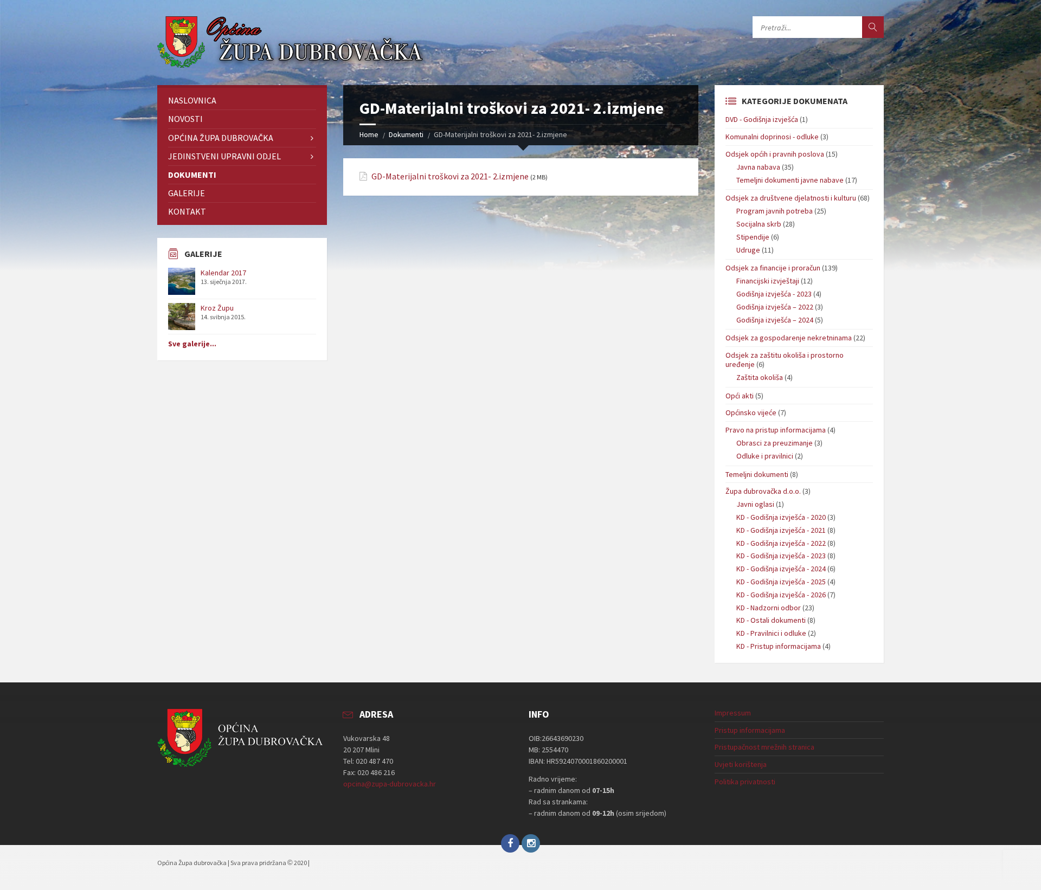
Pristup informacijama (750, 730)
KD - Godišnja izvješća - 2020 (781, 517)
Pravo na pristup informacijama (775, 430)
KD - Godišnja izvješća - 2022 (781, 543)
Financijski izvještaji (767, 281)
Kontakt (187, 211)
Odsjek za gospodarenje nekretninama (788, 338)
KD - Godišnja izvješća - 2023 (781, 555)
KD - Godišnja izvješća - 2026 (781, 594)
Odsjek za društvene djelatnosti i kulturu (790, 198)
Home (368, 134)
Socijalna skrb (758, 224)
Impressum (733, 713)
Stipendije (752, 237)
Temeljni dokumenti (756, 474)
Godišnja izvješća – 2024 (774, 320)
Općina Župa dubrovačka (220, 137)
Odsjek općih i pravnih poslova (774, 154)
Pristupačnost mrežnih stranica (764, 747)
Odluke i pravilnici (764, 456)
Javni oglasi (755, 504)
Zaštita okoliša (759, 377)
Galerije (186, 193)
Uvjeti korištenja (741, 764)
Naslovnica (192, 100)
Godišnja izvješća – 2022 (774, 307)
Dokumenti (406, 134)
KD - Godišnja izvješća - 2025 (781, 581)
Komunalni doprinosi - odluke (772, 136)
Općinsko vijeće (750, 412)
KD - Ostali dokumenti (771, 620)
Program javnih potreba (774, 211)
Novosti (185, 118)
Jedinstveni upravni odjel (224, 156)
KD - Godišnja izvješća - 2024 (781, 568)
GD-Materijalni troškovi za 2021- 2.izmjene (450, 176)
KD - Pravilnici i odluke (771, 633)
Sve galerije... (192, 344)
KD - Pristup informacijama (778, 646)
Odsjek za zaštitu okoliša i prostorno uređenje (784, 359)
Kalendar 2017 (223, 273)
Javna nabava (758, 167)
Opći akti (739, 396)
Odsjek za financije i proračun (772, 268)
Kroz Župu (217, 308)
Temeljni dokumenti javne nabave (790, 180)
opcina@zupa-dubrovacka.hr (389, 784)
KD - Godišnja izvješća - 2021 (781, 530)
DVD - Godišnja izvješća (761, 119)
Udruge (748, 250)
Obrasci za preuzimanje (774, 443)
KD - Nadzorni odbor (768, 607)
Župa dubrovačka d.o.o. (763, 491)
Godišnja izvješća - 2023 (774, 294)
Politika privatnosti (745, 781)
